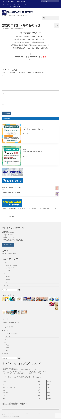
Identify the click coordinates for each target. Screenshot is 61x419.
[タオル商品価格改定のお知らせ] (12, 299)
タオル (6, 262)
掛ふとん (8, 276)
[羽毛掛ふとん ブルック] (33, 299)
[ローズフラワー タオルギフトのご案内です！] (51, 304)
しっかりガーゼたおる (11, 265)
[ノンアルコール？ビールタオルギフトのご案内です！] (56, 299)
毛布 (7, 282)
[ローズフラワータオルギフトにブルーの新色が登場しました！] (51, 299)
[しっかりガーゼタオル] (23, 312)
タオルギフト (7, 270)
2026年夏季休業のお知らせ (33, 129)
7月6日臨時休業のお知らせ (32, 151)
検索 (19, 290)
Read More (26, 133)
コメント (4, 75)
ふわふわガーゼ (10, 268)
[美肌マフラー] (8, 312)
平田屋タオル (6, 28)
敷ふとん (8, 279)
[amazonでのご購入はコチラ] (30, 203)
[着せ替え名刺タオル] (12, 312)
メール (4, 98)
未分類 (6, 285)
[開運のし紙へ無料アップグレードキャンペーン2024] (5, 299)
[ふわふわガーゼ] (18, 312)
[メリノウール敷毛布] (56, 304)
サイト (3, 104)
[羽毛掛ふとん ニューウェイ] (42, 299)
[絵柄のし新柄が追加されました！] (3, 312)
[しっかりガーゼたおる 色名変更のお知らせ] (18, 299)
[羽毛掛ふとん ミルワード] (37, 299)
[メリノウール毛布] (56, 308)
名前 (3, 93)
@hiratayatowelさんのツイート (9, 216)
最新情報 (19, 28)
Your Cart (23, 6)
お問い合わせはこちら (8, 244)
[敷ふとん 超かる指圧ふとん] (29, 299)
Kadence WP (17, 416)
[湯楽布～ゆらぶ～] (15, 312)
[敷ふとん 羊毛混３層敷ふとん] (24, 299)
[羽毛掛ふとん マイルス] (46, 299)
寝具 (5, 273)
